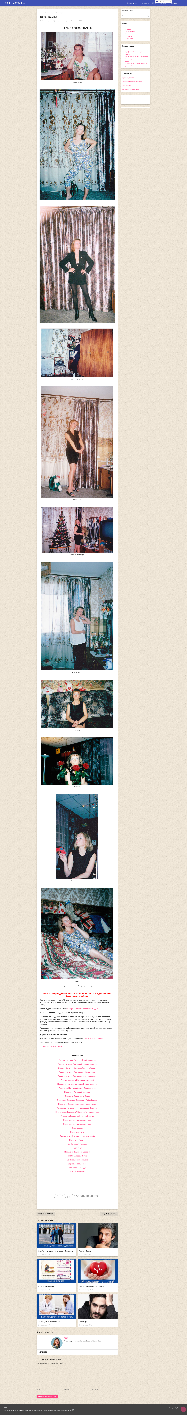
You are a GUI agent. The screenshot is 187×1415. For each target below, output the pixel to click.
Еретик (127, 54)
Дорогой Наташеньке (46, 1286)
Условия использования (130, 89)
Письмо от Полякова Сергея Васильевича (77, 1088)
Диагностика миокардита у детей (91, 1286)
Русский (161, 1)
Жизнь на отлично (14, 3)
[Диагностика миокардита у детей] (98, 1271)
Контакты (163, 3)
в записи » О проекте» (93, 1038)
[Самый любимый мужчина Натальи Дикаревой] (56, 1235)
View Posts (43, 1352)
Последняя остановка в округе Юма (136, 56)
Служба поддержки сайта (51, 1046)
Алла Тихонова (72, 21)
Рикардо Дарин (85, 1251)
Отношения (129, 36)
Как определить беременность (49, 1322)
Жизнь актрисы (132, 3)
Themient (180, 1408)
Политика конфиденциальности (132, 81)
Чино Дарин (83, 1322)
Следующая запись (109, 1214)
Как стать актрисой (131, 34)
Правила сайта (126, 85)
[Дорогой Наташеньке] (56, 1271)
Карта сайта (145, 3)
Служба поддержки (128, 77)
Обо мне (154, 3)
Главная (42, 13)
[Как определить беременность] (56, 1306)
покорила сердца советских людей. (82, 1009)
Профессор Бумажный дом (134, 52)
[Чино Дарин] (98, 1306)
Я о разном (129, 38)
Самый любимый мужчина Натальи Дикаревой (55, 1251)
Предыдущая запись (46, 1214)
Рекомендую (173, 3)
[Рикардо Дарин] (98, 1235)
